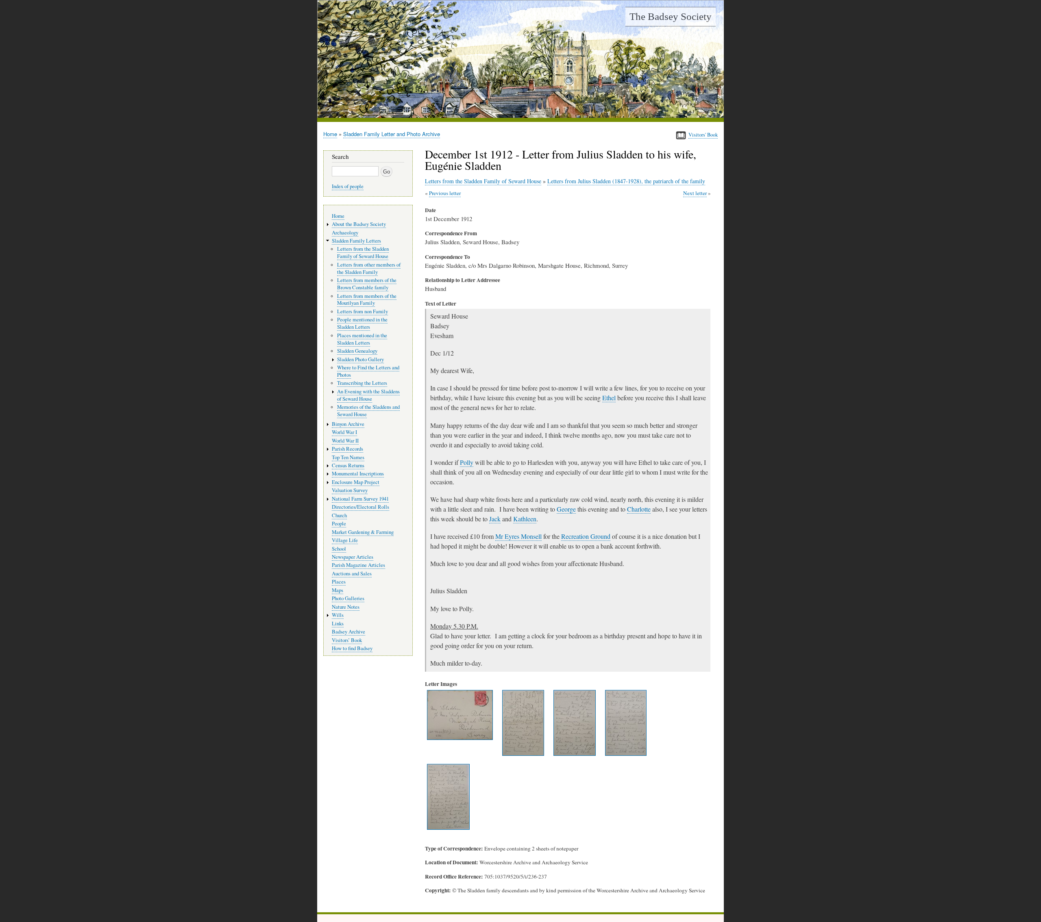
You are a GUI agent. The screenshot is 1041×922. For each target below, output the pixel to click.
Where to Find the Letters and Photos (368, 371)
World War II (345, 440)
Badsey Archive (348, 631)
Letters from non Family (362, 311)
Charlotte (639, 509)
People (339, 523)
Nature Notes (345, 606)
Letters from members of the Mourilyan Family (366, 300)
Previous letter (445, 193)
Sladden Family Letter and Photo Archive (391, 134)
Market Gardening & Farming (363, 532)
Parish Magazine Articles (358, 565)
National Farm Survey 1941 (360, 498)
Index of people (348, 186)
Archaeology (345, 232)
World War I (344, 432)
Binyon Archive (348, 424)
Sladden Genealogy (357, 350)
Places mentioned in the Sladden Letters (362, 339)
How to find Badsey (352, 648)
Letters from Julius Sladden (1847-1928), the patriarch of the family (626, 181)
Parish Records (347, 448)
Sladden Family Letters (356, 240)
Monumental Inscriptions (358, 473)
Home (330, 134)
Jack (495, 518)
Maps (337, 590)
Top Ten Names (348, 457)
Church (339, 515)
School (339, 548)
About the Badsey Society (359, 224)
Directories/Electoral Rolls (360, 506)
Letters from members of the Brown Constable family (366, 284)
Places (339, 581)
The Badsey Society (670, 16)
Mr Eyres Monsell (518, 536)
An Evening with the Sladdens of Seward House (368, 395)
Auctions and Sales (352, 573)
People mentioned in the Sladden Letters (362, 323)
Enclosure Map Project (355, 482)
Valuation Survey (350, 490)
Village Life (345, 540)
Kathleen (524, 518)
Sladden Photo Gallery (360, 359)
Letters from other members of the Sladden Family (369, 268)
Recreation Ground (585, 536)
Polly (466, 462)
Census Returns (348, 465)
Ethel (609, 397)
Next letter (695, 193)
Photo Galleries (348, 598)
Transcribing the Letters (362, 383)
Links (338, 623)
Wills (338, 615)
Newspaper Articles (352, 556)
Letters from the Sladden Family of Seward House (483, 181)
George (566, 509)
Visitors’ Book (347, 640)
